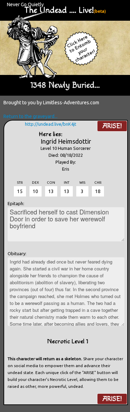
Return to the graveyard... (30, 116)
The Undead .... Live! (59, 10)
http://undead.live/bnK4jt (50, 124)
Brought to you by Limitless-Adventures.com (51, 102)
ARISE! (112, 126)
